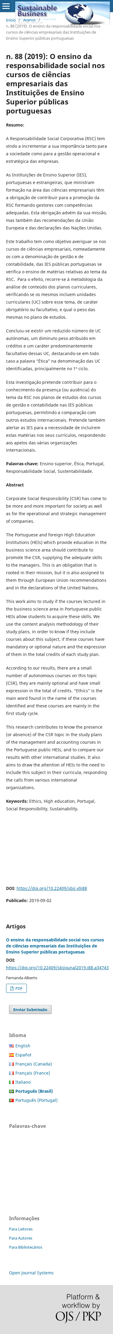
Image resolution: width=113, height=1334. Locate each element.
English (22, 1046)
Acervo (29, 20)
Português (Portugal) (36, 1100)
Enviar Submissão (30, 1009)
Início (11, 20)
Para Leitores (21, 1229)
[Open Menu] (6, 6)
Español (23, 1055)
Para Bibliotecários (25, 1247)
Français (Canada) (33, 1064)
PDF (18, 988)
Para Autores (20, 1238)
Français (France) (32, 1073)
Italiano (23, 1082)
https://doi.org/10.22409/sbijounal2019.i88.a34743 (57, 967)
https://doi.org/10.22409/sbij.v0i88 (52, 888)
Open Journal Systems (31, 1273)
